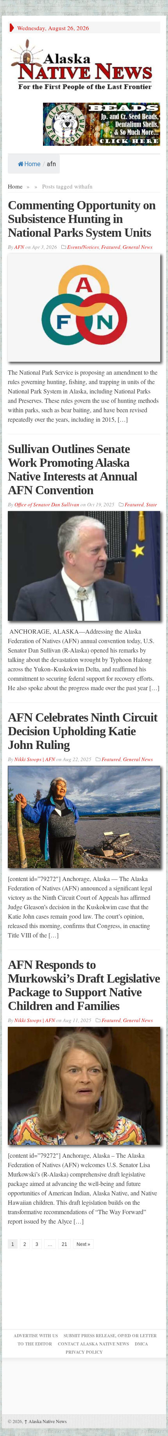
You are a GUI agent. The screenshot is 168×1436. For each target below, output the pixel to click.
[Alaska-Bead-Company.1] (101, 123)
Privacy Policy (84, 1352)
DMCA (141, 1344)
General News (137, 246)
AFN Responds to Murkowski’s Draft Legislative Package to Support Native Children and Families (84, 985)
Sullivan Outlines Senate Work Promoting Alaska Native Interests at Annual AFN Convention (72, 469)
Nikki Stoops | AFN (34, 759)
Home (32, 164)
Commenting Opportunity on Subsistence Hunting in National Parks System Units (81, 218)
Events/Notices (83, 246)
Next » (83, 1244)
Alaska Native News (45, 1421)
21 (64, 1244)
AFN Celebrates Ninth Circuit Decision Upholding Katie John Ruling (82, 731)
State (151, 504)
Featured (110, 246)
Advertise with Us (36, 1336)
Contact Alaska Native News (93, 1344)
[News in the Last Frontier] (84, 65)
